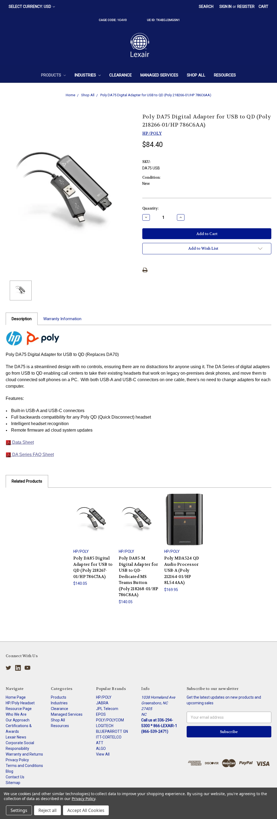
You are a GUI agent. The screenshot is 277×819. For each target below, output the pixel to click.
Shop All (196, 75)
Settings (19, 810)
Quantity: (150, 208)
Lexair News (16, 737)
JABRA (102, 703)
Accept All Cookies (85, 810)
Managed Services (159, 75)
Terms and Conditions (24, 765)
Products (51, 75)
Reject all (47, 810)
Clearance (120, 75)
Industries (85, 75)
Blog (9, 771)
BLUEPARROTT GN (112, 731)
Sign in (225, 6)
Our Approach (17, 720)
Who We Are (16, 714)
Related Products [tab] (27, 481)
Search (206, 6)
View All (103, 754)
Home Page (16, 697)
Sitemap (13, 783)
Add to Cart (93, 524)
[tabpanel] (93, 540)
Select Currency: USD (30, 6)
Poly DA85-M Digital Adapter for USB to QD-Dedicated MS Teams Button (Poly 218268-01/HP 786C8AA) (139, 576)
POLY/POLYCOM (110, 720)
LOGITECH (104, 726)
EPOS (101, 714)
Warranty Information (62, 318)
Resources (225, 75)
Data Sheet (22, 442)
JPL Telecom (107, 708)
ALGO (101, 748)
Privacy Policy (17, 760)
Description (22, 318)
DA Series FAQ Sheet (32, 454)
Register (246, 6)
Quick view (93, 514)
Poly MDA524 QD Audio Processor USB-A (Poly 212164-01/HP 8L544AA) (181, 570)
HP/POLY (103, 697)
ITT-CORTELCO (108, 737)
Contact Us (15, 777)
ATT (99, 743)
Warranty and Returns (24, 754)
